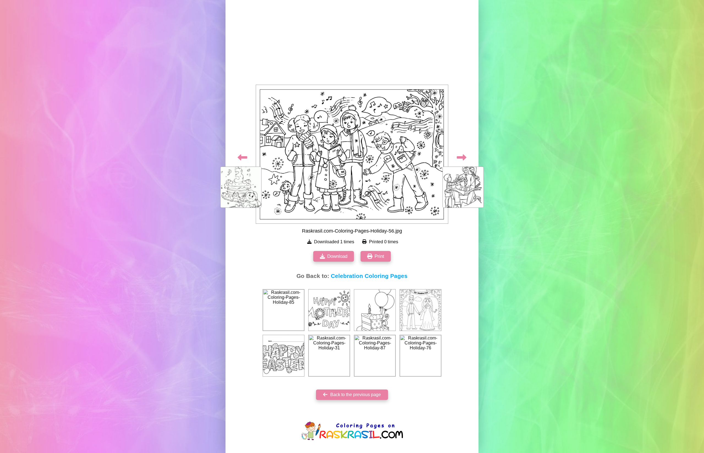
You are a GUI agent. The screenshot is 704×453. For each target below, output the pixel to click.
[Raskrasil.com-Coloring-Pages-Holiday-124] (420, 310)
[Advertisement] (352, 43)
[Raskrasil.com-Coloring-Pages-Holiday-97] (283, 356)
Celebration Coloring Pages (369, 276)
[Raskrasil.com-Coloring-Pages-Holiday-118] (329, 310)
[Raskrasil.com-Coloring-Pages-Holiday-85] (283, 310)
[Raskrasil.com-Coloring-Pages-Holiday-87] (375, 356)
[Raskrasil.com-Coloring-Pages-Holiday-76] (420, 356)
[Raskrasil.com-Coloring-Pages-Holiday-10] (375, 310)
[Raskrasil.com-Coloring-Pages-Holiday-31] (329, 356)
